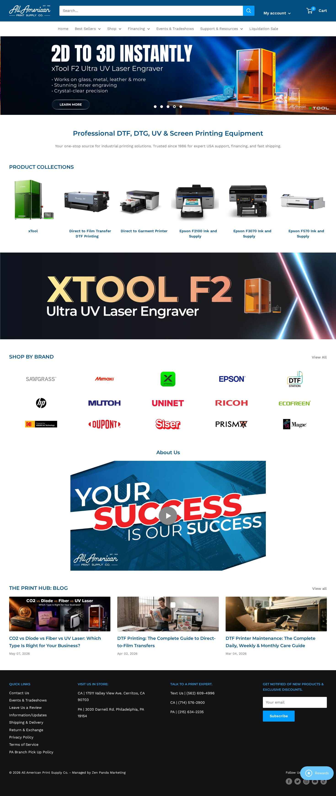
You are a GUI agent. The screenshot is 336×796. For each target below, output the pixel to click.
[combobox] (151, 11)
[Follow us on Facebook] (289, 781)
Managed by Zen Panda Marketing (98, 772)
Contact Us (19, 693)
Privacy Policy (21, 737)
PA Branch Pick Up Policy (31, 752)
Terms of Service (23, 744)
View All (320, 357)
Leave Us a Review (25, 707)
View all (320, 588)
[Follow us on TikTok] (323, 781)
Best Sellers (85, 28)
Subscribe (279, 716)
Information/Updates (28, 715)
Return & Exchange (26, 730)
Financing (136, 28)
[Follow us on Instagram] (306, 781)
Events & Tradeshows (175, 28)
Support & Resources (219, 28)
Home (63, 28)
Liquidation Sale (263, 28)
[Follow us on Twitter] (297, 781)
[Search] (248, 11)
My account (275, 13)
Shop (111, 28)
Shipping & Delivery (26, 722)
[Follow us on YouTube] (315, 781)
